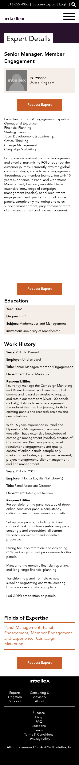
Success (39, 713)
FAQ (38, 721)
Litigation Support (15, 699)
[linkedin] (39, 755)
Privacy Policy (40, 739)
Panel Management (22, 627)
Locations (39, 726)
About (39, 701)
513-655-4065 (18, 4)
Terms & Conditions (38, 734)
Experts (14, 693)
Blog (38, 717)
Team (39, 730)
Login (63, 4)
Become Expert (43, 4)
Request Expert (39, 105)
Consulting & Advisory (39, 695)
